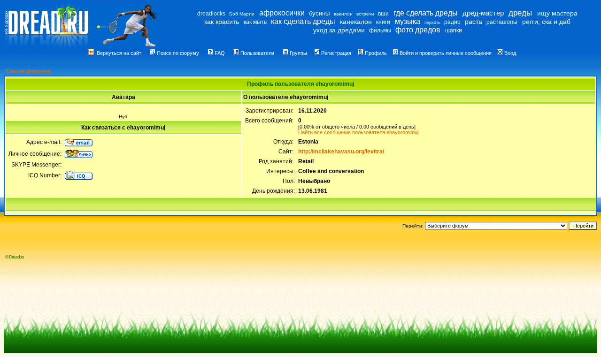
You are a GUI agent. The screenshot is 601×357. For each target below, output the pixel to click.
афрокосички (282, 13)
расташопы (501, 22)
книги (383, 22)
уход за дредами (339, 30)
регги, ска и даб (546, 21)
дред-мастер (483, 13)
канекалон (356, 21)
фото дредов (417, 30)
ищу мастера (557, 13)
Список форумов (28, 71)
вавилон (343, 13)
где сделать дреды (425, 13)
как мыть (255, 22)
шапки (453, 30)
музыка (407, 21)
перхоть (432, 22)
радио (452, 22)
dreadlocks (211, 13)
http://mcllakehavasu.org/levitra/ (341, 151)
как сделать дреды (303, 21)
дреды (520, 12)
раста (473, 21)
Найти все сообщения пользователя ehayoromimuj (358, 132)
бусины (319, 13)
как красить (221, 21)
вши (383, 13)
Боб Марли (241, 13)
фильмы (380, 30)
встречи (365, 13)
